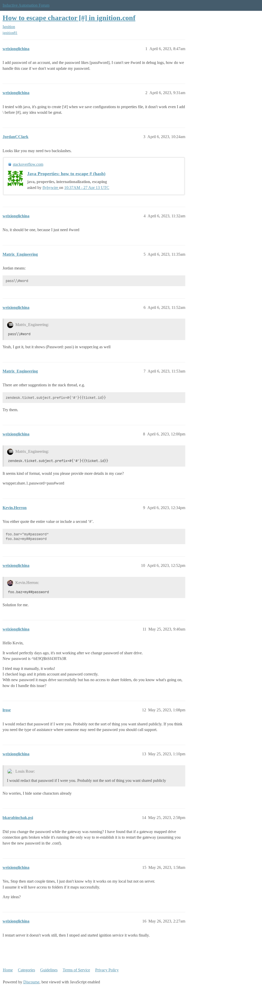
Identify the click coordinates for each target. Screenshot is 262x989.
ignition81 (10, 33)
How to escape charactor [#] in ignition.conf (69, 18)
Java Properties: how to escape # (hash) (66, 173)
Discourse (31, 982)
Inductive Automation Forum (26, 5)
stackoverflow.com (28, 164)
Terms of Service (76, 970)
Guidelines (49, 970)
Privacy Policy (107, 970)
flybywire (50, 187)
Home (8, 970)
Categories (26, 970)
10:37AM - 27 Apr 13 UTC (86, 187)
